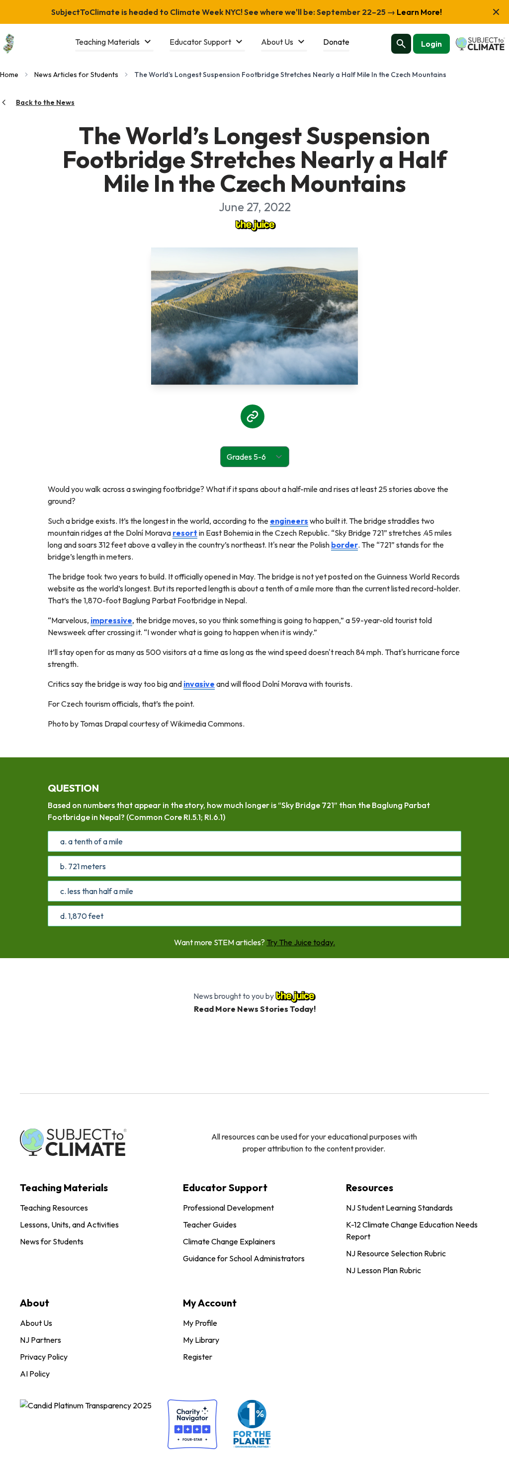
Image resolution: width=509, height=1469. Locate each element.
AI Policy (35, 1374)
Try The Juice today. (300, 942)
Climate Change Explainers (229, 1241)
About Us (36, 1323)
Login (431, 44)
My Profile (200, 1323)
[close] (496, 12)
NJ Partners (40, 1340)
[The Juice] (254, 225)
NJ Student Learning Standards (399, 1208)
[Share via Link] (252, 416)
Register (197, 1357)
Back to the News (45, 102)
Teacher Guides (210, 1224)
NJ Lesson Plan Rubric (383, 1270)
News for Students (52, 1241)
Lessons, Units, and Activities (69, 1224)
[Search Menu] (401, 44)
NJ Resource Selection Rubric (396, 1253)
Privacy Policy (44, 1357)
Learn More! (418, 12)
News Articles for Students (76, 74)
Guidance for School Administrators (244, 1258)
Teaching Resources (54, 1208)
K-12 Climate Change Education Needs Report (412, 1230)
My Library (201, 1340)
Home (9, 74)
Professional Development (228, 1208)
